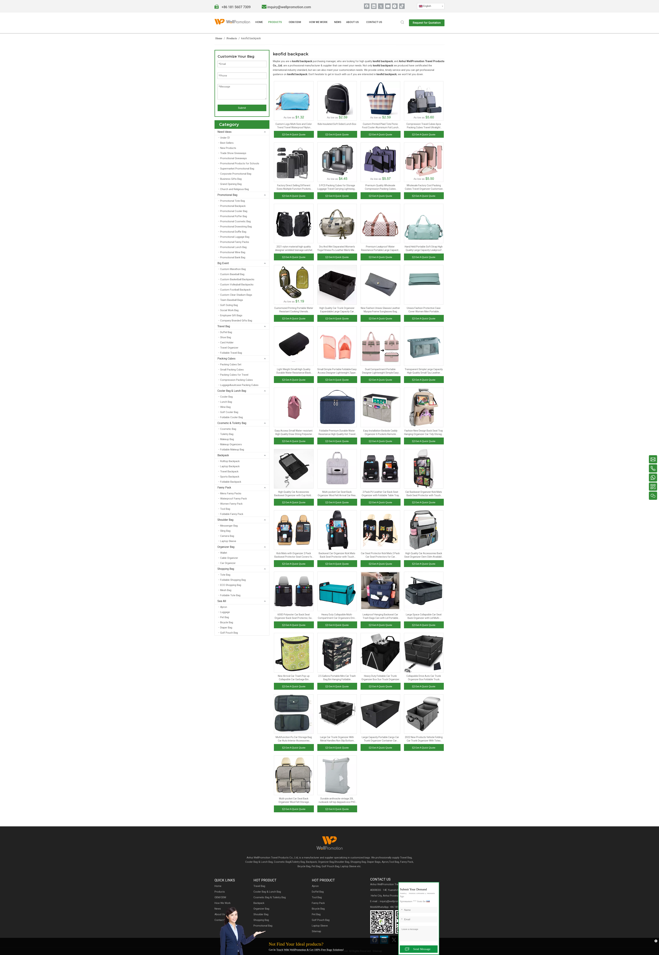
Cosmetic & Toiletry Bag (231, 423)
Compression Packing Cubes (236, 379)
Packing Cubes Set (230, 364)
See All (221, 601)
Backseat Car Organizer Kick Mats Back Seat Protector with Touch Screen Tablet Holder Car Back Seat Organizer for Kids (337, 555)
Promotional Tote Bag (232, 200)
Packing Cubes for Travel (234, 374)
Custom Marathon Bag (233, 269)
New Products (228, 148)
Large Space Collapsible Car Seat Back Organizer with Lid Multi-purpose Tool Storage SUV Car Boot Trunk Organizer (423, 616)
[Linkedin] (374, 6)
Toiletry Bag (226, 434)
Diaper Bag (226, 627)
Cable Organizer (229, 557)
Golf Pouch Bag (229, 632)
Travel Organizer (229, 347)
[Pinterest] (395, 6)
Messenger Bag (229, 525)
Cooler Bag (226, 396)
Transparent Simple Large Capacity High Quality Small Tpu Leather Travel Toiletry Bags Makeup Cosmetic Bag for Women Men (424, 371)
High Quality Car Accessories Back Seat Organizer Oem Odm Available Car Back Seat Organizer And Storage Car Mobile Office (423, 555)
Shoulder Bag (225, 519)
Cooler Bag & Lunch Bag (231, 390)
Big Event (223, 263)
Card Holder (227, 342)
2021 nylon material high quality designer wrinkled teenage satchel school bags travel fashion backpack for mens (293, 248)
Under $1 (225, 137)
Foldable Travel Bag (231, 352)
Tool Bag (225, 508)
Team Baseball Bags (231, 300)
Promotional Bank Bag (232, 257)
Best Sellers (227, 142)
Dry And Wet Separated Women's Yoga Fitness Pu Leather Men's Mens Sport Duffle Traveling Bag (337, 248)
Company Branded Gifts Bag (236, 320)
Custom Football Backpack (235, 289)
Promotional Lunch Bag (233, 247)
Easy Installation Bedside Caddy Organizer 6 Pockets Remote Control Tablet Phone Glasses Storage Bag (380, 432)
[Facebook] (366, 6)
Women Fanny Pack (231, 503)
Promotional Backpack (233, 206)
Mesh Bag (225, 590)
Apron (223, 607)
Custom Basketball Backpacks (237, 279)
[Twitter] (381, 6)
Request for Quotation (427, 22)
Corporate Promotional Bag (235, 173)
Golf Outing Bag (229, 305)
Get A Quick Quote (295, 134)
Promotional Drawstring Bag (236, 226)
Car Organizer (228, 563)
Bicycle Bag (226, 622)
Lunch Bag (226, 401)
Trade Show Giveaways (233, 153)
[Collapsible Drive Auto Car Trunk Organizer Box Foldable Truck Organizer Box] (423, 652)
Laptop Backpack (230, 466)
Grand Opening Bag (231, 184)
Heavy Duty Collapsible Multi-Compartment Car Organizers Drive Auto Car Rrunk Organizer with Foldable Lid (337, 616)
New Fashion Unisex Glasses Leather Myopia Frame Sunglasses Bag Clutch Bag (380, 310)
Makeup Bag (227, 439)
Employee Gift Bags (231, 315)
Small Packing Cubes (232, 369)
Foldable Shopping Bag (233, 579)
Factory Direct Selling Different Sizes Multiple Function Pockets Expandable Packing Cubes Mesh (293, 187)
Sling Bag (225, 530)
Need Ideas (224, 131)
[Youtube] (388, 6)
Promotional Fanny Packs (234, 242)
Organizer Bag (225, 547)
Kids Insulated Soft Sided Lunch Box (337, 124)
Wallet (223, 552)
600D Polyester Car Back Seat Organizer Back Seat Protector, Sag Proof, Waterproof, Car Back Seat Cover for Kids (294, 616)
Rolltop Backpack (230, 461)
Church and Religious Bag (234, 189)
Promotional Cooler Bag (233, 211)
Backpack (223, 455)
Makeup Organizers (231, 444)
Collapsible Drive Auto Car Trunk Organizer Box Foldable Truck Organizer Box (423, 678)
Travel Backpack (229, 471)
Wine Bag (225, 407)
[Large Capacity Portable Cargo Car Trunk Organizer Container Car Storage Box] (380, 713)
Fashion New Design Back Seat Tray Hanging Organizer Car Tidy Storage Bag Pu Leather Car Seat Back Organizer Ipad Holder (423, 432)
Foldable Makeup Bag (232, 449)
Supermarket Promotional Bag (237, 168)
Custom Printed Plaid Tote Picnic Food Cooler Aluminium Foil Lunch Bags (380, 126)
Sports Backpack (229, 476)
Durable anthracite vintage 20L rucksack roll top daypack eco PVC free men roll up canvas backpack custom (337, 800)
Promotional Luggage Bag (234, 236)
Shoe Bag (225, 337)
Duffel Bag (226, 332)
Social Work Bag (229, 310)
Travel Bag (223, 326)
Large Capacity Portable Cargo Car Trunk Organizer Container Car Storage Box (380, 739)
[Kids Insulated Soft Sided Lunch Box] (337, 100)
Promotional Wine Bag (232, 252)
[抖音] (402, 6)
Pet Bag (224, 617)
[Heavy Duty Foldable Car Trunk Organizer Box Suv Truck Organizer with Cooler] (380, 652)
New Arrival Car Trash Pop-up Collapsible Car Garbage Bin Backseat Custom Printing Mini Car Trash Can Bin (293, 678)
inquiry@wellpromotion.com (289, 7)
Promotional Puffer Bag (233, 216)
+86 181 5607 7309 (236, 7)
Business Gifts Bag (231, 178)
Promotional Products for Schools (239, 163)
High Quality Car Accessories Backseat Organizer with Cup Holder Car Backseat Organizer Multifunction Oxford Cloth (293, 494)
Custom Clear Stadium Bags (236, 294)
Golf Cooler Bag (229, 412)
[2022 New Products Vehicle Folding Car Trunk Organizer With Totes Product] (423, 713)
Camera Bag (227, 536)
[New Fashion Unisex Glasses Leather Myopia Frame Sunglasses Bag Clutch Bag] (380, 284)
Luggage (225, 612)
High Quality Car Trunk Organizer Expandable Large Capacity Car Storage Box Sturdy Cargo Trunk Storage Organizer (337, 310)
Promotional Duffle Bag (233, 231)
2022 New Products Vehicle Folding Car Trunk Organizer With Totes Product (424, 739)
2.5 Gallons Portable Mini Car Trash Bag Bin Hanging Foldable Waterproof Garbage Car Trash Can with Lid (337, 678)
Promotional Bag (227, 195)
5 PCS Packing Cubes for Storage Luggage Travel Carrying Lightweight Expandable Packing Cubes (337, 187)
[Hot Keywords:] (402, 22)
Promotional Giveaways (233, 158)
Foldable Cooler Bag (231, 417)
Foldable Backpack (230, 481)
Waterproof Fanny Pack (233, 498)
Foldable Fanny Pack (231, 514)
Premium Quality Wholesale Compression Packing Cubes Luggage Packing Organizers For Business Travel (380, 187)
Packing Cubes (226, 358)
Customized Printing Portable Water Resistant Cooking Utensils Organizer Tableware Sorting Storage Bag (293, 310)
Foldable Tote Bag (230, 595)
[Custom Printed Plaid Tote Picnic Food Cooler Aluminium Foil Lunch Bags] (380, 100)
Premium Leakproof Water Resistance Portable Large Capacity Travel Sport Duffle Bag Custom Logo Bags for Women (380, 248)
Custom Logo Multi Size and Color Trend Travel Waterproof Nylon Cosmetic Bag (293, 126)
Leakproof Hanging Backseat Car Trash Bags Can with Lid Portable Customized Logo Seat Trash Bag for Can (380, 616)
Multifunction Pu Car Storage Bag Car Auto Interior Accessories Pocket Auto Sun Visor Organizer (294, 739)
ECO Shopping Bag (230, 585)
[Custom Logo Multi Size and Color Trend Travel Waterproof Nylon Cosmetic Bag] (293, 100)
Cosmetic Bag (228, 429)
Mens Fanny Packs (230, 493)
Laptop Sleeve (228, 541)
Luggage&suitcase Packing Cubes (239, 385)
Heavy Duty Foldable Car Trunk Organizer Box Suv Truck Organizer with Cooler (380, 678)
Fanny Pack (224, 487)
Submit (242, 108)
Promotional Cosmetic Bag (235, 221)
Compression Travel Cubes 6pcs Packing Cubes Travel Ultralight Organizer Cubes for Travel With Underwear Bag (423, 126)
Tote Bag (225, 574)
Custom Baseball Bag (232, 274)
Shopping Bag (225, 568)
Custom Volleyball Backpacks (236, 284)
